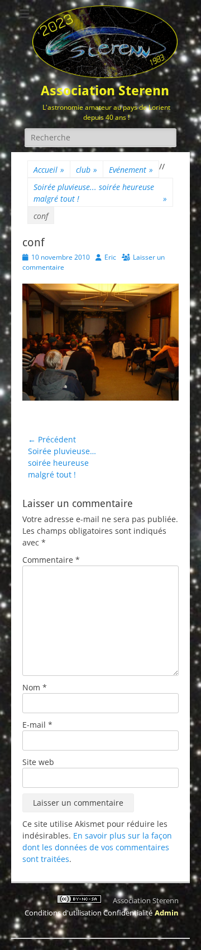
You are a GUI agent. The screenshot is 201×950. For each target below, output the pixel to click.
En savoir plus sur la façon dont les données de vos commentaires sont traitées (97, 847)
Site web (38, 762)
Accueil (49, 169)
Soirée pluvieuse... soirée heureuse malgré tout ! (100, 193)
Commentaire (51, 559)
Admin (167, 913)
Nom (34, 687)
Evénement (131, 169)
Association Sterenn (105, 91)
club (86, 169)
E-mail (37, 724)
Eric (110, 257)
